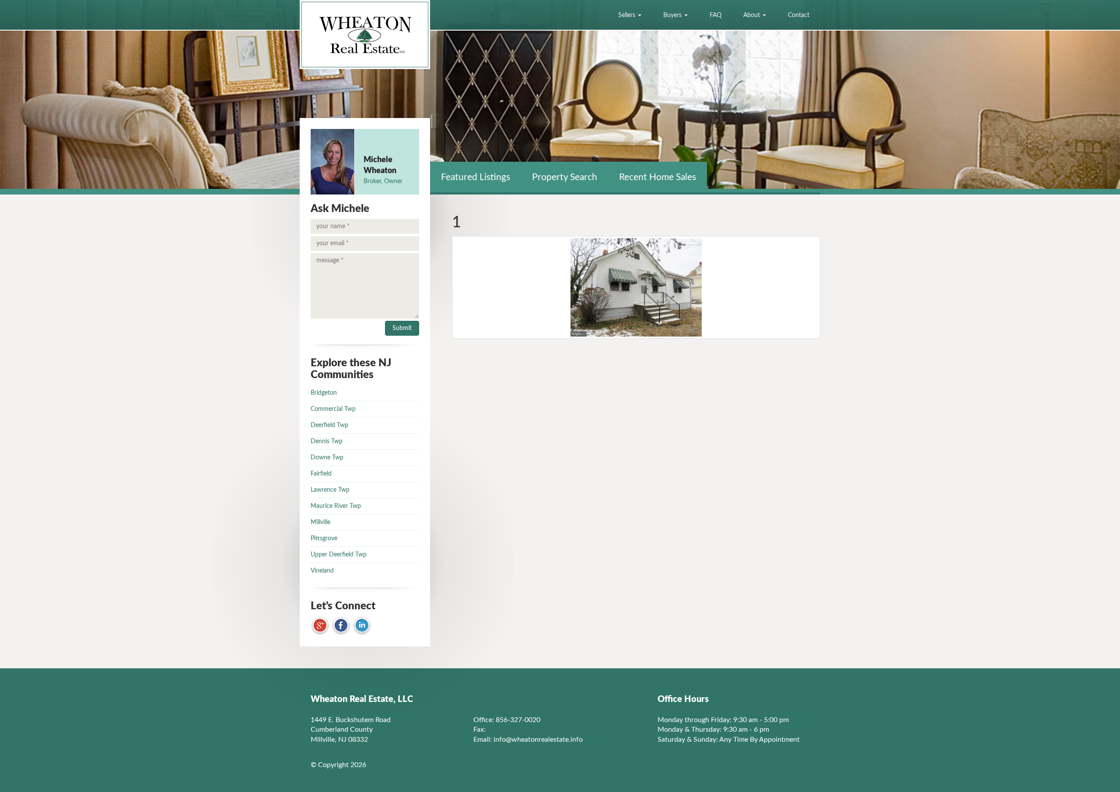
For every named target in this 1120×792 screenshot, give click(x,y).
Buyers (673, 15)
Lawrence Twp (330, 490)
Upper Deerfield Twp (339, 555)
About (752, 15)
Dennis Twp (327, 441)
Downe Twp (327, 458)
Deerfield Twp (329, 425)
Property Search (564, 177)
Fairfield (321, 474)
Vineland (322, 571)
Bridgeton (324, 393)
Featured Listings (475, 177)
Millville (320, 522)
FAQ (715, 15)
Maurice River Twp (336, 506)
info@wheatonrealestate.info (538, 739)
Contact (798, 15)
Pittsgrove (324, 538)
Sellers (627, 15)
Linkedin (362, 626)
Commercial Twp (333, 409)
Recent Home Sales (657, 177)
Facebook (341, 626)
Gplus (320, 626)
